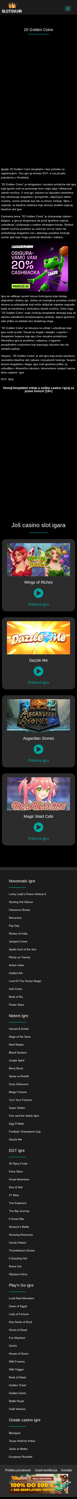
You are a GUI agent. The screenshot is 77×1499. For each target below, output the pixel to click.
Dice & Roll (16, 1187)
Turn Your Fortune (20, 1099)
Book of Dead (17, 1377)
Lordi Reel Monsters (21, 1298)
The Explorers (17, 1203)
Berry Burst (16, 1068)
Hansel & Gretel (19, 1028)
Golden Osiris (17, 1393)
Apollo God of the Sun (22, 949)
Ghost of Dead (18, 1329)
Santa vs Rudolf (19, 1076)
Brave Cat (15, 1266)
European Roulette (20, 1456)
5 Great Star (16, 1218)
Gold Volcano (17, 1408)
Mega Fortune (18, 1092)
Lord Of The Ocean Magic (25, 981)
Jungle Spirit (16, 1060)
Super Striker (17, 1107)
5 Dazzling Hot (18, 1258)
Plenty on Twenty (19, 957)
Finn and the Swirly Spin (24, 1115)
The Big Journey (19, 1211)
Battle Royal (16, 1401)
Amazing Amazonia (21, 1234)
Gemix (13, 1345)
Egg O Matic (16, 1123)
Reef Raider (16, 1044)
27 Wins (14, 1195)
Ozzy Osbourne (18, 1084)
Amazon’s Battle (19, 1226)
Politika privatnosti (18, 1470)
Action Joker (16, 965)
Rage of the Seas (20, 1036)
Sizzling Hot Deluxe (21, 902)
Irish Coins (15, 988)
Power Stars (16, 1004)
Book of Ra (16, 996)
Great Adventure (19, 1179)
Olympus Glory (18, 1274)
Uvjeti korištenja (46, 1470)
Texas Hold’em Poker (22, 1440)
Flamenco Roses (19, 909)
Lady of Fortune (19, 1314)
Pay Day (14, 925)
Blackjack (15, 1433)
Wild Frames (17, 1361)
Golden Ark (16, 973)
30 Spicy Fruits (18, 1163)
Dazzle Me (15, 1139)
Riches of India (18, 933)
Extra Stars (16, 1171)
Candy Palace (17, 1242)
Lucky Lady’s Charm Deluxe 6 (27, 894)
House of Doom (18, 1353)
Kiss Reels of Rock (20, 1322)
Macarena (15, 917)
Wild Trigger (16, 1369)
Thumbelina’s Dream (22, 1250)
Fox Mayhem (17, 1337)
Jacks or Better (18, 1448)
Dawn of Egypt (18, 1306)
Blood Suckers (18, 1052)
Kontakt (66, 1470)
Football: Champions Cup (25, 1131)
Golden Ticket (17, 1385)
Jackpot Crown (18, 941)
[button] (68, 8)
